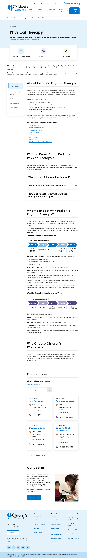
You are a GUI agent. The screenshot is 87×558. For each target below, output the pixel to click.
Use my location (34, 384)
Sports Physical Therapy (36, 128)
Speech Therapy (34, 132)
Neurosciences (33, 137)
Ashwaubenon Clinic (65, 401)
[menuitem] (15, 86)
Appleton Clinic (36, 401)
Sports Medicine (34, 125)
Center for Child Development (63, 429)
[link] (36, 3)
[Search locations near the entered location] (49, 389)
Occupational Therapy (36, 130)
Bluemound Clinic (37, 428)
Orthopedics (33, 135)
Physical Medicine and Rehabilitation (40, 142)
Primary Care (33, 140)
